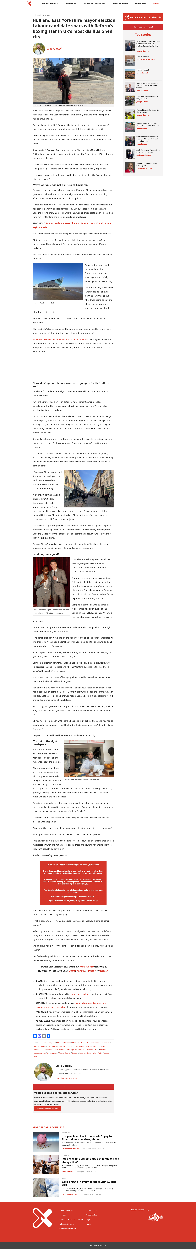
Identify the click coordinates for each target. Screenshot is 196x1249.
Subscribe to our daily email (73, 1087)
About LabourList (51, 3)
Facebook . (104, 970)
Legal (88, 1219)
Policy (100, 1053)
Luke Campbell (50, 1043)
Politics (103, 1049)
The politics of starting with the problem (147, 111)
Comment (66, 1133)
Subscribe (71, 3)
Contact (62, 1215)
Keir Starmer (91, 1046)
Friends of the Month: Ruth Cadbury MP (147, 164)
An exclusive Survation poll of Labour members (61, 339)
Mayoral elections (59, 1046)
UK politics (105, 1043)
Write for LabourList (67, 1228)
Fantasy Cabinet (119, 3)
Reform (67, 1049)
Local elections (85, 1053)
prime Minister (78, 1049)
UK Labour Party (92, 1043)
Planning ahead (142, 70)
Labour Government (76, 1046)
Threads (90, 970)
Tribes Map (140, 3)
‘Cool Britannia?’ (142, 56)
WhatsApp (81, 970)
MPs (94, 1053)
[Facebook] (35, 1036)
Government (52, 1053)
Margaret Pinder (64, 1043)
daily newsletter (86, 966)
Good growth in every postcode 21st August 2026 (89, 1183)
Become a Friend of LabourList (47, 1109)
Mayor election (78, 1043)
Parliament (58, 1049)
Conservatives (40, 1053)
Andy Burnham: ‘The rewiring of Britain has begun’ (148, 151)
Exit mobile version (98, 1245)
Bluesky (72, 970)
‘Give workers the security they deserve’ (147, 97)
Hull (40, 1043)
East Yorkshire (40, 1046)
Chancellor (48, 1049)
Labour (75, 1053)
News (156, 3)
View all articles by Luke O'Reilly (68, 1078)
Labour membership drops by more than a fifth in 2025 (147, 124)
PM (49, 1046)
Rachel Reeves (65, 1053)
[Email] (44, 1036)
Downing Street (92, 1049)
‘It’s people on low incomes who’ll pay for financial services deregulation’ (87, 1137)
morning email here (81, 994)
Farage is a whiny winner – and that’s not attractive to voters (147, 85)
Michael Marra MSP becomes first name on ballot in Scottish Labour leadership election (148, 44)
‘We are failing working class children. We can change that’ (90, 1160)
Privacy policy (91, 1215)
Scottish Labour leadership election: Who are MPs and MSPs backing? (147, 138)
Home (88, 1224)
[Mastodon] (39, 1036)
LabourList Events (66, 1224)
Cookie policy (91, 1210)
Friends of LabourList (94, 3)
